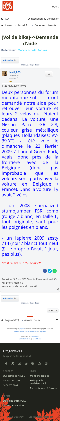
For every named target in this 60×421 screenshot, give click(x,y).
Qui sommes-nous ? (14, 375)
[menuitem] (5, 19)
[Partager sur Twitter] (50, 271)
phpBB (22, 328)
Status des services (13, 405)
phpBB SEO (36, 336)
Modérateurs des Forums (32, 50)
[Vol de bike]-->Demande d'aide (30, 40)
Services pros (10, 384)
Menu (55, 7)
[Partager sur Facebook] (45, 271)
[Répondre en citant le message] (49, 74)
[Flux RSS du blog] (46, 363)
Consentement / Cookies (43, 388)
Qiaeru (43, 331)
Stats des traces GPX (14, 400)
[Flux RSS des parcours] (39, 363)
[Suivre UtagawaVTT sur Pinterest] (33, 363)
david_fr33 (14, 72)
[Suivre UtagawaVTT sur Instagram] (26, 363)
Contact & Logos (12, 380)
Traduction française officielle (26, 331)
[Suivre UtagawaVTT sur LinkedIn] (19, 363)
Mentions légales (39, 375)
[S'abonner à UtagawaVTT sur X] (13, 363)
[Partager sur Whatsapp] (54, 271)
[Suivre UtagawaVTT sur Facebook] (6, 363)
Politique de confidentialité (38, 382)
